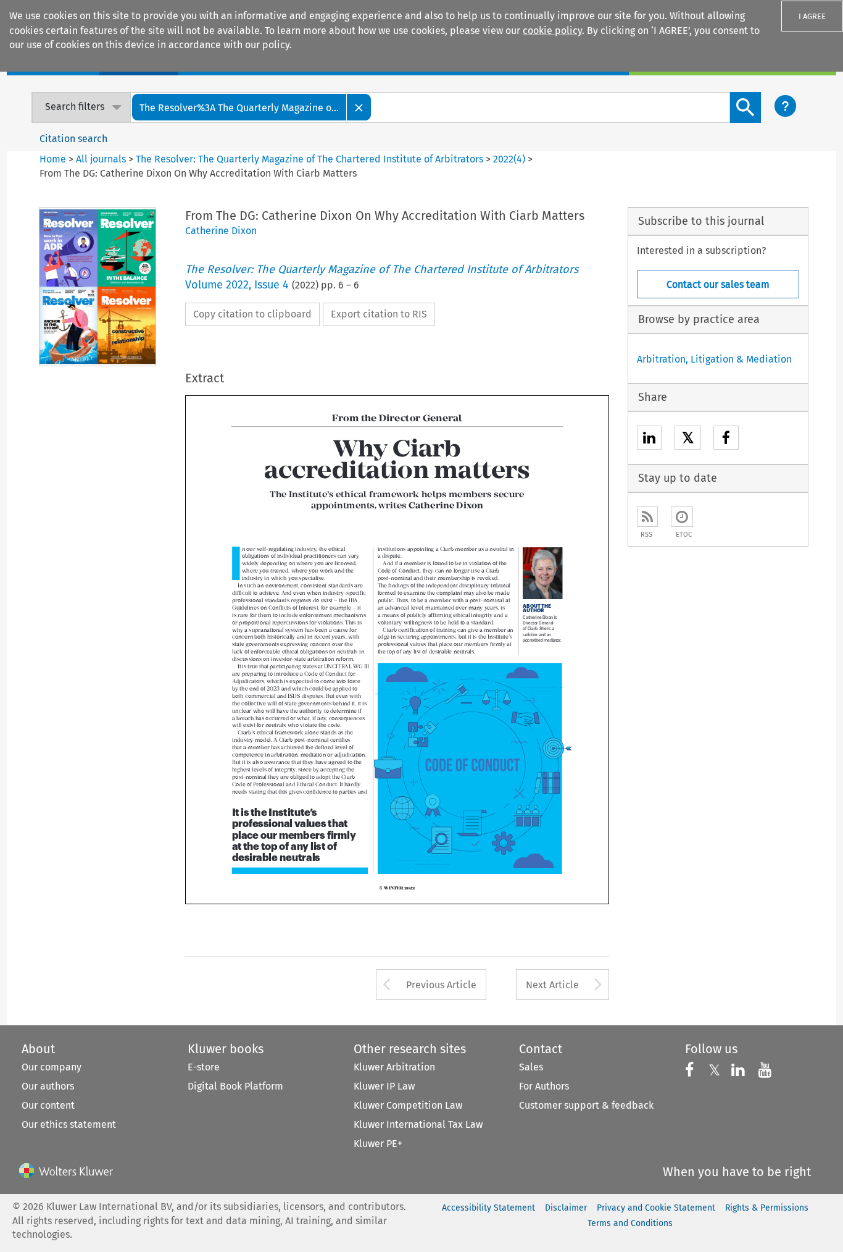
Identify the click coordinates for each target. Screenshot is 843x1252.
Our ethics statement (69, 1124)
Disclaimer (566, 1208)
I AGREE (812, 16)
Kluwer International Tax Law (418, 1124)
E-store (204, 1067)
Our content (48, 1105)
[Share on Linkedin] (649, 439)
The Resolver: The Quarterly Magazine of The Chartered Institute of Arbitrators (309, 159)
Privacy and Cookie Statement (656, 1208)
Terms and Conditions (630, 1223)
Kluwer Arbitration (394, 1067)
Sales (531, 1067)
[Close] (359, 107)
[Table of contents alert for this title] (682, 516)
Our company (51, 1067)
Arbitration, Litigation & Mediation (714, 359)
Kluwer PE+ (378, 1143)
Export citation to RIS (379, 314)
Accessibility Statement (488, 1208)
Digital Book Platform (235, 1086)
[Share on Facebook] (726, 439)
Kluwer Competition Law (408, 1105)
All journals (102, 159)
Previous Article (441, 985)
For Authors (544, 1086)
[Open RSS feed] (647, 516)
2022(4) (509, 159)
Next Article (552, 985)
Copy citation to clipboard (252, 314)
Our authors (48, 1086)
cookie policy (552, 30)
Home (52, 159)
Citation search (73, 139)
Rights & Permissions (766, 1208)
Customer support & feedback (586, 1105)
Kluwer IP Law (384, 1086)
